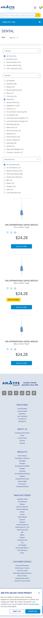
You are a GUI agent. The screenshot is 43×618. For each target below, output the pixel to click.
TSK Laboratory (22, 550)
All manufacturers (13, 164)
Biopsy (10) (10, 87)
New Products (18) (13, 137)
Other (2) (10, 189)
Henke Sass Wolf (22, 530)
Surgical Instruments (22, 479)
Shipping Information (22, 578)
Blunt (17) (10, 93)
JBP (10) (9, 180)
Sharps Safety (22, 481)
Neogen (22, 537)
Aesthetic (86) (11, 84)
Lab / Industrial (22, 416)
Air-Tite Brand (22, 502)
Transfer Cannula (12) (14, 152)
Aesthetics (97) (12, 59)
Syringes (22, 463)
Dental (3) (10, 99)
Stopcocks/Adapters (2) (15, 149)
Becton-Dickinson (22, 507)
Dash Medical (22, 517)
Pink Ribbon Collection (22, 458)
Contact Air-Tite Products (22, 581)
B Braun (22, 504)
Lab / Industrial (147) (14, 68)
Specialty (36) (11, 143)
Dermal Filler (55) (13, 102)
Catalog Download (22, 486)
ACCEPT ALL (32, 611)
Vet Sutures (22, 484)
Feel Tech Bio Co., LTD (22, 527)
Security (22, 441)
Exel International (22, 525)
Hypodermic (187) (13, 106)
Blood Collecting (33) (14, 90)
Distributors (22, 421)
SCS (22, 543)
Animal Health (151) (14, 62)
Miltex (22, 535)
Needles (22, 468)
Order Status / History (22, 568)
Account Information (22, 565)
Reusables (22, 461)
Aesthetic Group (22, 499)
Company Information (22, 433)
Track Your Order (22, 571)
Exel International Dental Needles (21, 225)
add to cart (21, 246)
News (22, 435)
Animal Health (22, 409)
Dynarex (22, 520)
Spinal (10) (10, 146)
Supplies (22, 476)
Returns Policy (22, 576)
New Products (22, 456)
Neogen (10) (11, 186)
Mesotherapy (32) (13, 124)
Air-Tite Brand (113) (14, 168)
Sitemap (22, 443)
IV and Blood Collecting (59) (17, 112)
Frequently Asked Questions (22, 573)
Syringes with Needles (22, 466)
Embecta (22, 522)
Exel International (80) (15, 174)
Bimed (22, 512)
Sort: (3, 37)
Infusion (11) (11, 109)
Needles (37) (11, 134)
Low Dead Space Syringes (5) (17, 121)
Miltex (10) (10, 183)
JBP (22, 532)
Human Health (22, 411)
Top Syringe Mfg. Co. (22, 548)
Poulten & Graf (22, 540)
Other (22, 553)
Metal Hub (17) (12, 127)
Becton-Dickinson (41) (14, 171)
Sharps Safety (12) (13, 140)
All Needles (11, 81)
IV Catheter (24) (12, 115)
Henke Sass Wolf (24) (14, 177)
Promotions (22, 419)
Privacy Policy (22, 438)
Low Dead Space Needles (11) (17, 118)
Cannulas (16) (12, 96)
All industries (11, 56)
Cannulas (22, 471)
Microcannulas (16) (14, 130)
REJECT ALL (17, 611)
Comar (22, 514)
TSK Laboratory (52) (14, 193)
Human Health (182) (14, 65)
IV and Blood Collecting (22, 474)
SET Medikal (22, 545)
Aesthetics (22, 414)
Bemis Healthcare (22, 509)
